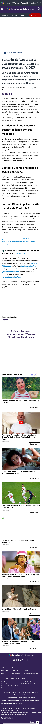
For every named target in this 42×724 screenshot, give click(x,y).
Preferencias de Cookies (23, 692)
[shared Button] (6, 94)
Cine (5, 321)
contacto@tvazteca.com (28, 682)
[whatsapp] (28, 660)
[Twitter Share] (3, 94)
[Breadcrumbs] (6, 52)
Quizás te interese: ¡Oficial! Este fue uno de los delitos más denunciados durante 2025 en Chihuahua (21, 241)
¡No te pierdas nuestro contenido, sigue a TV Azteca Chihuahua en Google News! (21, 334)
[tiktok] (21, 661)
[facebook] (25, 661)
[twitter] (14, 661)
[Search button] (39, 9)
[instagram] (17, 661)
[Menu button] (2, 9)
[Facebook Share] (10, 94)
